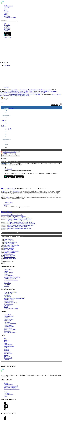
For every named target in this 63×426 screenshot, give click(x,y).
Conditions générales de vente (11, 389)
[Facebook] (5, 403)
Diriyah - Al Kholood (9, 257)
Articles (6, 14)
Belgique (30, 92)
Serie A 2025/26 (8, 293)
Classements (7, 393)
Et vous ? (9, 169)
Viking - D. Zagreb (9, 243)
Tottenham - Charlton (9, 252)
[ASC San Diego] (61, 105)
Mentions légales (8, 384)
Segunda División (8, 304)
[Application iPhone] (5, 417)
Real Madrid (7, 352)
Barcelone (6, 350)
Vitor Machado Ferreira (10, 332)
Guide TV (6, 13)
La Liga (6, 281)
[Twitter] (6, 407)
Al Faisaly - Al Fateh (9, 255)
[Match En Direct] (6, 371)
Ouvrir (2, 263)
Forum (12, 108)
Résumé (6, 108)
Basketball (6, 7)
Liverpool (6, 349)
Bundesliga (38, 89)
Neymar (6, 317)
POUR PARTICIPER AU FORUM (17, 170)
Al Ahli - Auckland (9, 248)
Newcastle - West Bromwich (11, 251)
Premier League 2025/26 (10, 292)
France (41, 91)
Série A (33, 89)
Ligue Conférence (28, 91)
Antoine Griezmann (9, 319)
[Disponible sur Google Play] (7, 35)
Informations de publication (11, 387)
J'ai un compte (8, 37)
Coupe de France (8, 275)
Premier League (24, 89)
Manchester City (8, 344)
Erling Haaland (8, 328)
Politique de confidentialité (11, 386)
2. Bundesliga (7, 305)
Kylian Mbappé (8, 320)
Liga (29, 89)
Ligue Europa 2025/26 (10, 278)
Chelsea (6, 347)
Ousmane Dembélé (9, 326)
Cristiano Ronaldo (8, 316)
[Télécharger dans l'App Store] (7, 33)
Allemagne (3, 92)
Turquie (26, 92)
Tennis (5, 8)
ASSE (5, 341)
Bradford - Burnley (9, 249)
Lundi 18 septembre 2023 (9, 152)
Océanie (23, 95)
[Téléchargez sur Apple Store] (19, 178)
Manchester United (9, 346)
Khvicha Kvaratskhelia (10, 329)
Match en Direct (9, 202)
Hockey (6, 11)
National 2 (6, 274)
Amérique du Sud (9, 95)
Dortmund (6, 359)
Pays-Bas (17, 92)
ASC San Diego (55, 105)
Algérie (13, 92)
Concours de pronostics (10, 17)
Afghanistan (13, 94)
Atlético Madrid (8, 353)
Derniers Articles (6, 212)
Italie (55, 91)
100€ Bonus (7, 30)
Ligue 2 (17, 89)
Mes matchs (7, 16)
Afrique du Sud (21, 94)
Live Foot (6, 286)
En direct (7, 28)
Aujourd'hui (7, 25)
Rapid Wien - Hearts (9, 246)
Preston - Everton (8, 254)
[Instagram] (5, 410)
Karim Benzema (8, 325)
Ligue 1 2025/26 (8, 269)
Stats (10, 108)
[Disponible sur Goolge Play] (9, 178)
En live (6, 391)
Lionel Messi (7, 314)
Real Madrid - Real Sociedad (11, 245)
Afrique (54, 94)
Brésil (35, 92)
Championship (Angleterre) (11, 308)
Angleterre (46, 91)
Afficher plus (37, 94)
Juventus (6, 355)
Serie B (6, 307)
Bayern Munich (8, 358)
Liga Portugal (7, 296)
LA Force (5, 98)
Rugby (5, 10)
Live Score (7, 284)
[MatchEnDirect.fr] (6, 3)
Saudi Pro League (46, 89)
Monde (27, 95)
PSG (5, 338)
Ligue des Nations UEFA (10, 302)
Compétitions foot (8, 394)
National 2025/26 (8, 272)
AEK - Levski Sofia (9, 240)
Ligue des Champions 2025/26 (12, 277)
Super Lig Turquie (8, 299)
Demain (6, 26)
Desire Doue (7, 331)
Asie (15, 95)
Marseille (6, 340)
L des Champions (11, 91)
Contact (6, 383)
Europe (19, 95)
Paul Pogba (7, 322)
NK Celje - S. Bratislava (10, 242)
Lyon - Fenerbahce (9, 239)
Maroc (38, 92)
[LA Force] (2, 98)
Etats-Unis (6, 204)
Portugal (8, 92)
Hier (5, 23)
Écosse (22, 92)
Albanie (27, 94)
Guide (5, 396)
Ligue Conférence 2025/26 (11, 280)
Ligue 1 (13, 89)
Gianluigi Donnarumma (10, 323)
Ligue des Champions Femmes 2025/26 (14, 298)
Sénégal (43, 92)
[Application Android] (5, 419)
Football (8, 6)
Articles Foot (7, 283)
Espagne (52, 91)
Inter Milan (7, 356)
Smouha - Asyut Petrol (10, 258)
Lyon (5, 343)
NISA (2, 102)
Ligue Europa (20, 91)
